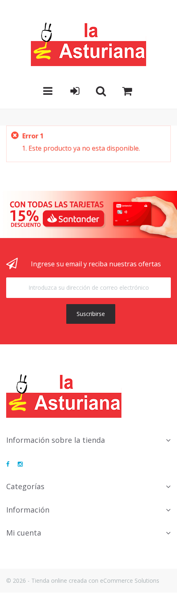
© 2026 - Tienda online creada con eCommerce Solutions (82, 580)
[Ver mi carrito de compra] (127, 91)
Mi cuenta (23, 533)
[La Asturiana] (88, 43)
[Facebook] (7, 464)
